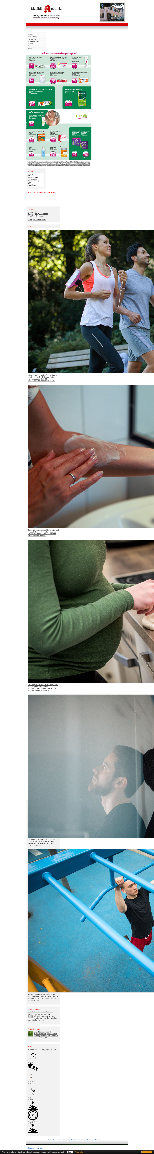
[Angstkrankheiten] (36, 177)
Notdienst (30, 43)
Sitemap (83, 1139)
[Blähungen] (36, 184)
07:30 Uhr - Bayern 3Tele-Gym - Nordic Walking (38, 216)
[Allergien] (36, 176)
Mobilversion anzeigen (34, 1148)
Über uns (30, 34)
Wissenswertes (32, 46)
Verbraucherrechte (60, 1139)
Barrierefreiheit (69, 1139)
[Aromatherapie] (36, 179)
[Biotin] (36, 182)
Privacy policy (79, 1152)
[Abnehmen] (36, 174)
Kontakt (30, 48)
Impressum (77, 1139)
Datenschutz (51, 1139)
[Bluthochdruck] (36, 186)
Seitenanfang (97, 1139)
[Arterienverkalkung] (36, 181)
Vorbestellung (32, 39)
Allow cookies (147, 1152)
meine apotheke (32, 37)
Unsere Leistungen (33, 41)
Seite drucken (89, 1139)
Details (70, 1152)
